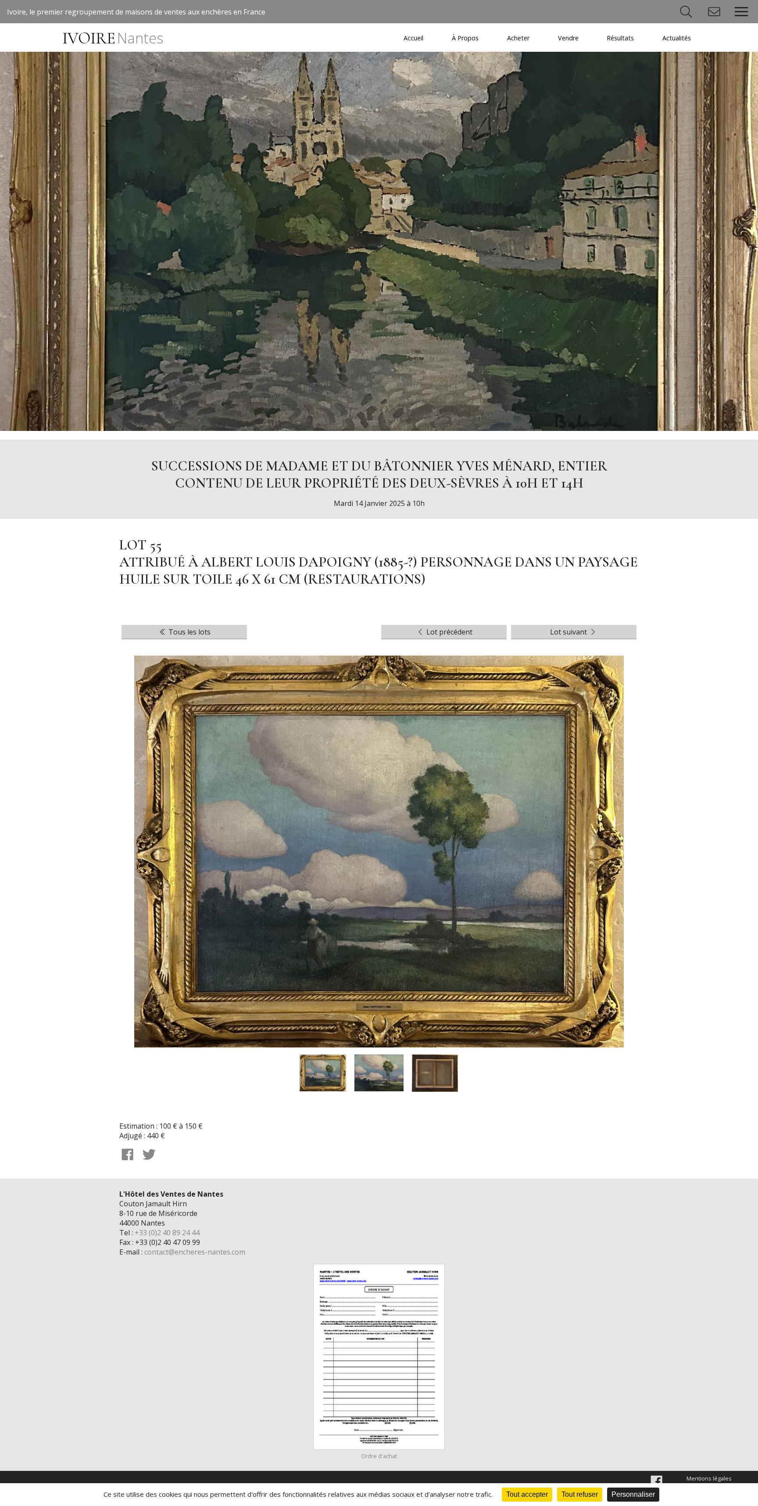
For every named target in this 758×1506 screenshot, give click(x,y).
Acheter (518, 38)
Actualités (676, 38)
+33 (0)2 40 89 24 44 (167, 1232)
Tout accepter (527, 1494)
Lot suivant (569, 632)
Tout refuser (579, 1494)
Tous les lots (189, 632)
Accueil (413, 38)
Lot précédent (448, 632)
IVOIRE (112, 38)
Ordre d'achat (379, 1456)
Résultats (620, 38)
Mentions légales (709, 1478)
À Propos (465, 38)
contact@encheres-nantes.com (194, 1252)
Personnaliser (633, 1494)
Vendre (568, 38)
